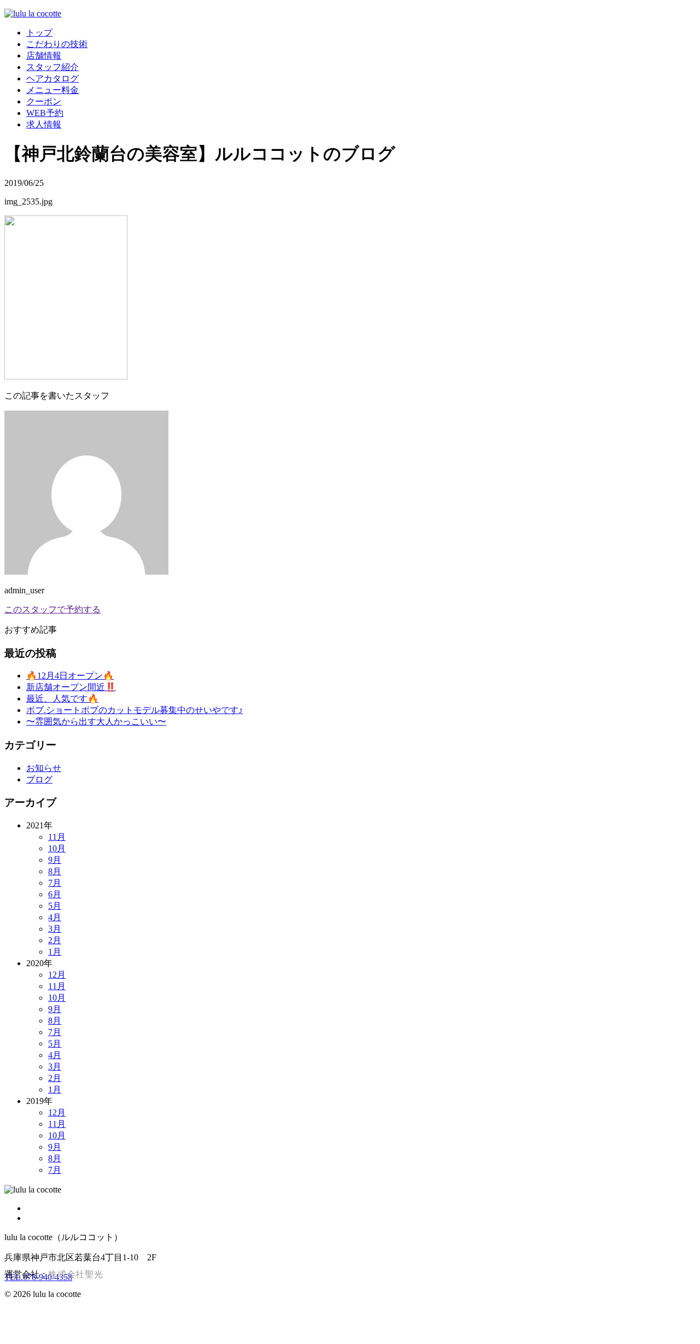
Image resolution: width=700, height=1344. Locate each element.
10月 (57, 848)
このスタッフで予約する (52, 609)
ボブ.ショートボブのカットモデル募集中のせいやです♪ (134, 710)
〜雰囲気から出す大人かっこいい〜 (96, 721)
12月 (57, 974)
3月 (54, 928)
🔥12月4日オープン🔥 (70, 675)
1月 (54, 951)
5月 (54, 905)
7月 (54, 882)
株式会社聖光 (75, 1274)
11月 (57, 837)
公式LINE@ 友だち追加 (350, 1331)
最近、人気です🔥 (62, 698)
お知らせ (43, 768)
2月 (54, 940)
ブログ (39, 779)
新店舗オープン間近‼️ (71, 687)
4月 (54, 917)
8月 (54, 871)
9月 (54, 859)
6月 (54, 894)
